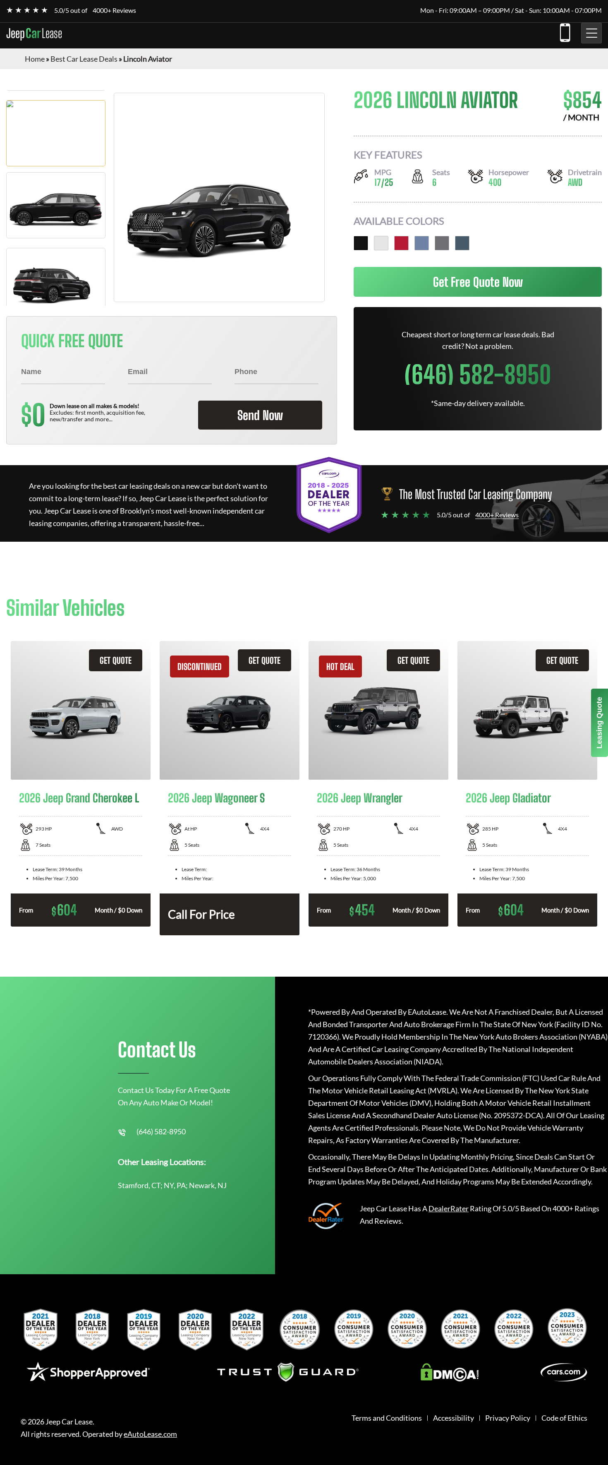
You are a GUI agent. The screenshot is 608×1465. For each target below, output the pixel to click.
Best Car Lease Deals (83, 58)
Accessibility (453, 1418)
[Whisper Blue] (421, 243)
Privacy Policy (507, 1418)
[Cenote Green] (462, 243)
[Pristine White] (381, 243)
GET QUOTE (116, 660)
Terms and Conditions (387, 1418)
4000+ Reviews (114, 10)
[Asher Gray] (442, 243)
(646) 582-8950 (564, 31)
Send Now (260, 415)
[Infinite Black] (361, 243)
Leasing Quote (599, 723)
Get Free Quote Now (478, 281)
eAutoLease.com (150, 1434)
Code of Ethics (564, 1418)
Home (35, 58)
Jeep (34, 33)
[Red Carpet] (401, 243)
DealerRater (448, 1208)
